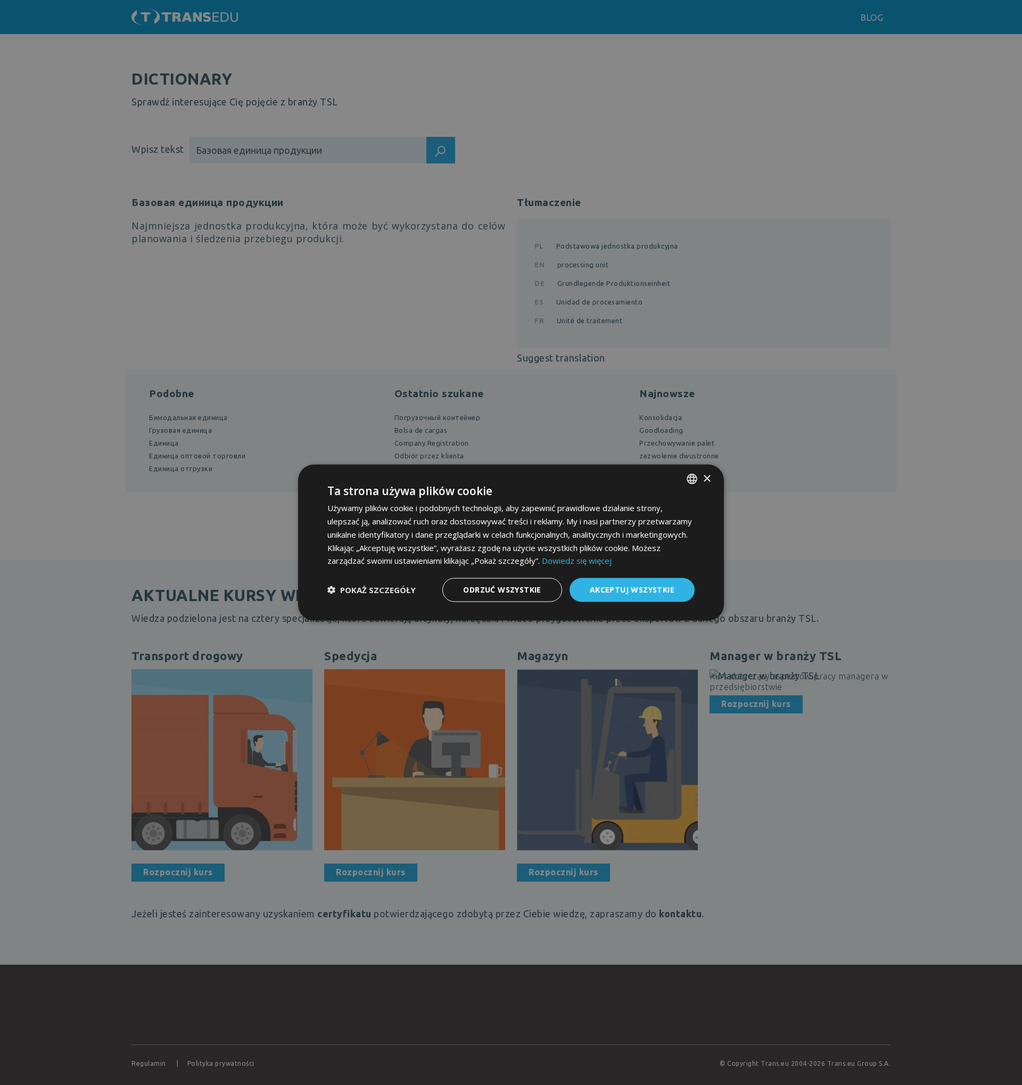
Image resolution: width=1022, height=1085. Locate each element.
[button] (371, 590)
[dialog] (511, 543)
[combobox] (692, 479)
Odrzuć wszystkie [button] (502, 590)
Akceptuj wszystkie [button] (632, 590)
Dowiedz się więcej (577, 560)
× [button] (707, 478)
